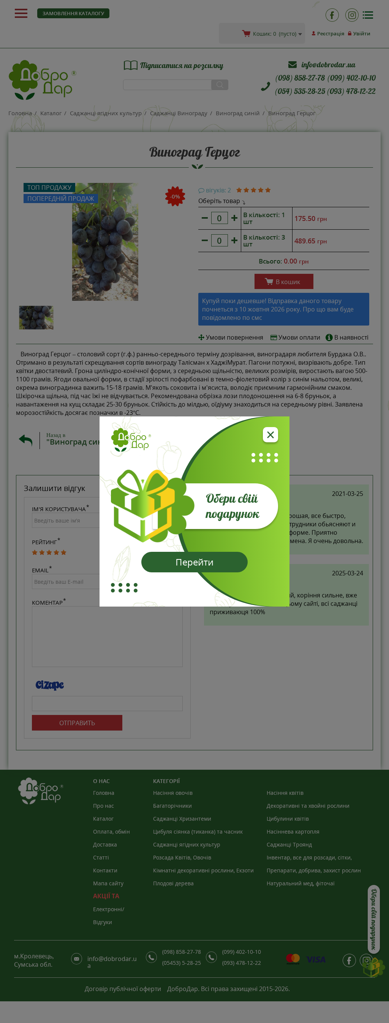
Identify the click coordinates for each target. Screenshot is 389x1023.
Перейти (194, 562)
